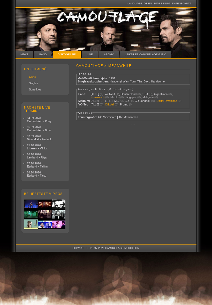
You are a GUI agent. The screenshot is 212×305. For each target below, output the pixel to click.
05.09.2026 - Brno (39, 129)
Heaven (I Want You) (123, 81)
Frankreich (97, 97)
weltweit (110, 94)
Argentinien (161, 94)
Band (43, 54)
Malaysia (148, 97)
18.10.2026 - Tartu (36, 174)
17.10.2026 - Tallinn (37, 165)
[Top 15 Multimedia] (45, 214)
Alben (32, 77)
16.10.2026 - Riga (37, 156)
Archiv (109, 54)
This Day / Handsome (151, 81)
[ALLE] (95, 94)
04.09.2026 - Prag (39, 120)
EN (150, 3)
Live (90, 54)
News (24, 54)
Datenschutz (181, 3)
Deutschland (129, 94)
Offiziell (109, 104)
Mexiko (114, 97)
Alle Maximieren (128, 117)
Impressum (162, 3)
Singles (33, 83)
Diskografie (67, 54)
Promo (124, 104)
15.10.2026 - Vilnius (37, 147)
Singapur (131, 97)
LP (106, 100)
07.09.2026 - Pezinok (39, 138)
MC (116, 100)
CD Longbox (142, 100)
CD (127, 100)
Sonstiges (35, 89)
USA (145, 94)
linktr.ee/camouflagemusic (145, 54)
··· (133, 124)
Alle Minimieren (107, 117)
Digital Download (166, 100)
